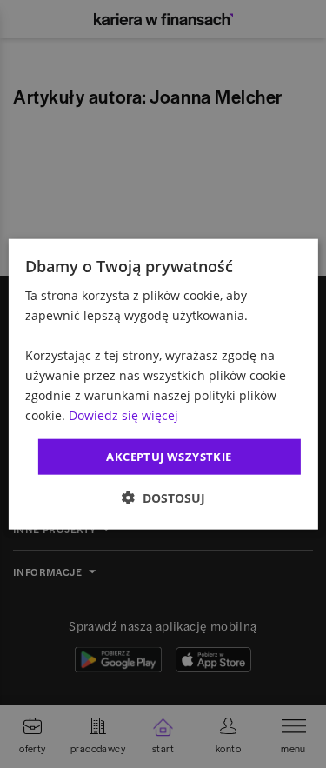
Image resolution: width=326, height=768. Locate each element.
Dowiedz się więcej (123, 415)
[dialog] (162, 384)
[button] (163, 498)
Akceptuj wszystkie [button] (168, 456)
